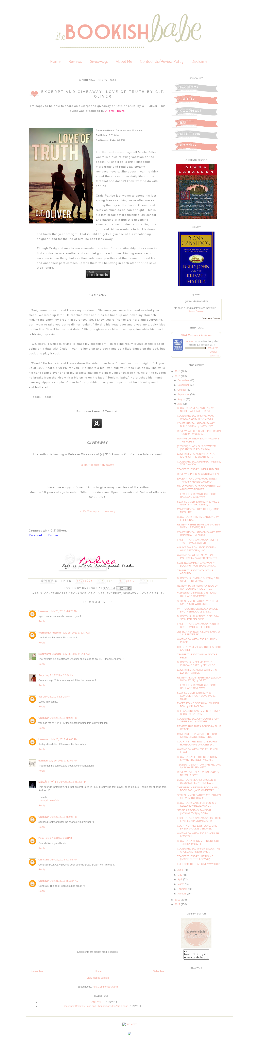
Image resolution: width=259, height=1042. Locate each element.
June (180, 870)
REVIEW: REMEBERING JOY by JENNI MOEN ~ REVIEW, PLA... (198, 526)
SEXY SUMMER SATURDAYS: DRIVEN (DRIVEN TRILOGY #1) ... (199, 797)
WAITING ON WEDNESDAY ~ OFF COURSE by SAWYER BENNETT (197, 556)
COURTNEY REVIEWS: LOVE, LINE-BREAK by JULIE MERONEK (197, 827)
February (182, 889)
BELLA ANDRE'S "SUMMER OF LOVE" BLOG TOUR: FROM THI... (198, 712)
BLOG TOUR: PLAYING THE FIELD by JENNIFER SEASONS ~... (198, 618)
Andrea (189, 340)
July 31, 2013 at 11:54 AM (64, 880)
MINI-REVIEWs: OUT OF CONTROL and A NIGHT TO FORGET (199, 488)
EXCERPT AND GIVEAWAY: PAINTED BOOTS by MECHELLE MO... (198, 625)
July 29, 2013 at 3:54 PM (63, 859)
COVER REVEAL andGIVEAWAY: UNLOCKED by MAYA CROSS (195, 417)
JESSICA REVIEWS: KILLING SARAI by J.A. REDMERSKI (198, 633)
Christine (43, 859)
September (183, 394)
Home (55, 61)
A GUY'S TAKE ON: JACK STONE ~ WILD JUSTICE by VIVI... (196, 549)
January (181, 893)
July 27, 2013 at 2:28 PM (58, 838)
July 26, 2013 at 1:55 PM (72, 781)
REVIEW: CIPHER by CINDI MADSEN (198, 474)
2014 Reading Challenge (196, 335)
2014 (177, 371)
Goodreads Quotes (211, 318)
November (183, 385)
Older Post (159, 971)
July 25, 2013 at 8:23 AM (63, 611)
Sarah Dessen (196, 311)
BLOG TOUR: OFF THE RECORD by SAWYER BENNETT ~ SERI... (197, 758)
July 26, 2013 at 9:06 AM (63, 739)
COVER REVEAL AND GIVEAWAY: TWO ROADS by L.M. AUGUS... (199, 534)
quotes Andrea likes (196, 301)
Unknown (90, 588)
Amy (41, 675)
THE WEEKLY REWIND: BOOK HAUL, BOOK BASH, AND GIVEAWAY (198, 789)
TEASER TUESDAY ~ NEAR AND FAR (198, 469)
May (179, 874)
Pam (41, 838)
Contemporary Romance (65, 593)
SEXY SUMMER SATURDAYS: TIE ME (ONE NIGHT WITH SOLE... (198, 602)
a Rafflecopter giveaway (97, 464)
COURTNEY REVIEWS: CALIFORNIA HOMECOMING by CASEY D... (197, 743)
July (179, 404)
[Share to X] (126, 588)
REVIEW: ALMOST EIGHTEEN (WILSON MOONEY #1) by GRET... (199, 679)
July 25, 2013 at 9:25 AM (76, 654)
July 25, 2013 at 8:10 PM (56, 696)
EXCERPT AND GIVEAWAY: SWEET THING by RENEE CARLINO (197, 480)
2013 (177, 376)
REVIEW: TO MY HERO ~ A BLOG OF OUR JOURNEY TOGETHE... (197, 587)
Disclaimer (200, 61)
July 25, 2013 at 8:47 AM (76, 632)
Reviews (75, 61)
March (180, 884)
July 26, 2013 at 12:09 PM (63, 760)
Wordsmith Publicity (50, 632)
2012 (177, 899)
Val (40, 696)
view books (214, 355)
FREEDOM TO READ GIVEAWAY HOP (198, 864)
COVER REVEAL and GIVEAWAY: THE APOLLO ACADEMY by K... (198, 850)
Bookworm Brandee (50, 654)
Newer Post (37, 971)
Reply (41, 621)
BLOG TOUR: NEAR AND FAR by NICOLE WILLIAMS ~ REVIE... (195, 409)
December (183, 380)
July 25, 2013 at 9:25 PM (63, 718)
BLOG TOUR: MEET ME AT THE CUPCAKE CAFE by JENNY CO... (197, 664)
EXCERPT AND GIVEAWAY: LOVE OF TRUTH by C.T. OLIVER (198, 541)
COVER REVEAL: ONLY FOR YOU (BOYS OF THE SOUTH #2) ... (196, 455)
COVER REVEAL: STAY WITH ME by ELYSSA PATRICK (197, 671)
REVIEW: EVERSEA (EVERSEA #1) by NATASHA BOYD (198, 773)
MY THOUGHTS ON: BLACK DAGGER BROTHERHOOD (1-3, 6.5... (198, 610)
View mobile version (98, 977)
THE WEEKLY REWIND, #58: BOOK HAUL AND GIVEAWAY (197, 686)
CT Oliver (96, 593)
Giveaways (99, 61)
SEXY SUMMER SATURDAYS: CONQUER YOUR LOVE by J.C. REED (196, 695)
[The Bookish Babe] (196, 947)
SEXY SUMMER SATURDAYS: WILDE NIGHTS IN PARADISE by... (198, 503)
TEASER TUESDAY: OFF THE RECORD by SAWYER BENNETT (199, 766)
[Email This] (118, 588)
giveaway (130, 593)
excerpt (114, 593)
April (180, 879)
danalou (43, 760)
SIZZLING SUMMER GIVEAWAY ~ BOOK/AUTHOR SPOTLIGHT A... (196, 564)
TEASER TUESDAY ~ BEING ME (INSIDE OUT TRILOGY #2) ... (195, 858)
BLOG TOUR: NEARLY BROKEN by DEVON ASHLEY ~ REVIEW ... (196, 781)
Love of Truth (152, 593)
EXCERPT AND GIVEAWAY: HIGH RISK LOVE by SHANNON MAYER (199, 819)
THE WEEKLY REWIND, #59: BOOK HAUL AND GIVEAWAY (197, 595)
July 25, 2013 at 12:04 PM (59, 675)
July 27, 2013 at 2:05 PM (63, 817)
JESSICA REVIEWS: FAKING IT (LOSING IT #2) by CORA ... (194, 812)
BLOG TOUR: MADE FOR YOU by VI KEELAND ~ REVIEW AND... (197, 804)
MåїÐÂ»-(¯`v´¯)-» (48, 781)
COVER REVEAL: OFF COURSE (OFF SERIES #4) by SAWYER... (198, 720)
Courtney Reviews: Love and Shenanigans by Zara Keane (96, 1006)
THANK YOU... (96, 1002)
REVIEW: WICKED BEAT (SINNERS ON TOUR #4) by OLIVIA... (199, 432)
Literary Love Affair (48, 800)
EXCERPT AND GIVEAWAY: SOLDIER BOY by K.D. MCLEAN (198, 705)
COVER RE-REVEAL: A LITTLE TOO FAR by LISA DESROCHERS (197, 735)
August (181, 399)
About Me (124, 61)
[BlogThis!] (122, 588)
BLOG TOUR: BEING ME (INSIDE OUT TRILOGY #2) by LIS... (198, 842)
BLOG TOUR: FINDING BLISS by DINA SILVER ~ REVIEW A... (198, 580)
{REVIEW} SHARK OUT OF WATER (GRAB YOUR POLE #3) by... (196, 448)
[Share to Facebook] (129, 588)
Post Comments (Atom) (105, 986)
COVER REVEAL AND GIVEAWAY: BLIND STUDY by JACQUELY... (196, 425)
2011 (177, 904)
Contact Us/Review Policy (162, 61)
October (181, 389)
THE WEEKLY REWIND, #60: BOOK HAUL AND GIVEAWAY (197, 495)
